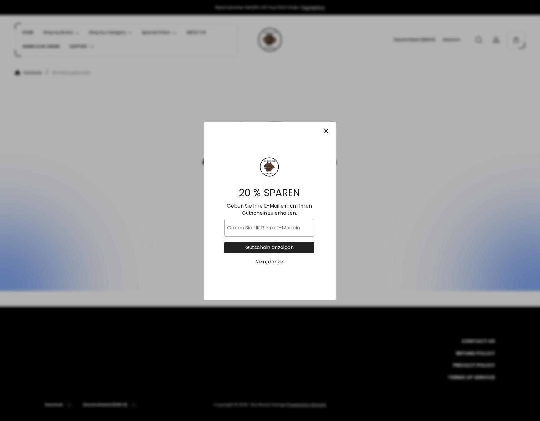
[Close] (326, 131)
